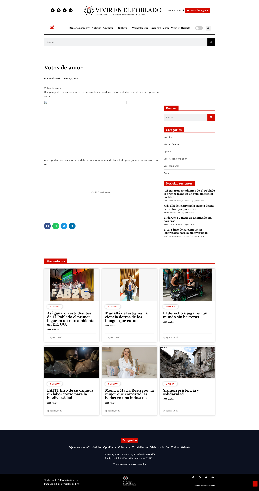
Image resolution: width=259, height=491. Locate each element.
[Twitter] (65, 10)
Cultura (122, 27)
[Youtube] (71, 10)
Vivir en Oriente (180, 27)
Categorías (129, 440)
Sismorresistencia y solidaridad (181, 392)
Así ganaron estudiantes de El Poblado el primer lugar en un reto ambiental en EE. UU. (189, 194)
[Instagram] (59, 10)
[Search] (211, 42)
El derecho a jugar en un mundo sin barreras (188, 219)
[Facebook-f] (53, 10)
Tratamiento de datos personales (129, 464)
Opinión (108, 27)
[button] (208, 28)
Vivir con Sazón (159, 27)
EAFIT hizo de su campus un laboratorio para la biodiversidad (186, 231)
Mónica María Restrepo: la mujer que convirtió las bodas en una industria (129, 394)
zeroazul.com (209, 486)
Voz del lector (140, 27)
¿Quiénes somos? (79, 27)
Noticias (96, 27)
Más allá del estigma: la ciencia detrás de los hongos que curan (189, 207)
